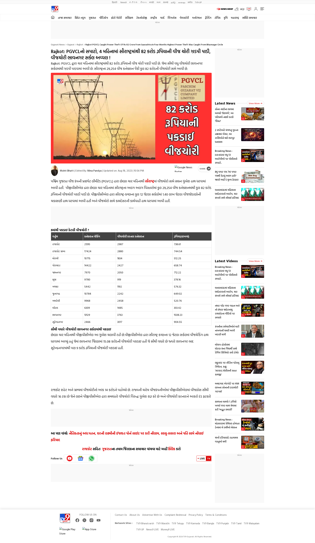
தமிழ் (173, 2)
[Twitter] (84, 520)
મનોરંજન (197, 18)
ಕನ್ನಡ (133, 2)
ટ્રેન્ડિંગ (208, 18)
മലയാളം (181, 2)
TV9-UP (198, 2)
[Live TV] (247, 9)
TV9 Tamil (236, 523)
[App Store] (92, 531)
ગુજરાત (92, 18)
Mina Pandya (94, 171)
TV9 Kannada (193, 523)
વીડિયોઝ (103, 18)
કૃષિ (226, 18)
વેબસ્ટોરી (184, 18)
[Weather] (237, 9)
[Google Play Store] (69, 531)
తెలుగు (143, 2)
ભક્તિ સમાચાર (249, 18)
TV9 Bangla (208, 523)
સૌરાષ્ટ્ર (149, 181)
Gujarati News (58, 44)
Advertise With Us (152, 515)
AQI (242, 9)
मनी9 (190, 2)
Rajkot (80, 44)
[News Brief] (225, 9)
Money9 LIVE (168, 529)
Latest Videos (226, 261)
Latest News (225, 103)
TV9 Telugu (178, 523)
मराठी (151, 2)
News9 (123, 2)
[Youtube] (69, 458)
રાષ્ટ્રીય (153, 18)
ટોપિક (217, 18)
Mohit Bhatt (67, 171)
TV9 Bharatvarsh (145, 523)
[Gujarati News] (55, 9)
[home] (53, 17)
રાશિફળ (129, 18)
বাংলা (158, 2)
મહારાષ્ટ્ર (235, 18)
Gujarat (70, 44)
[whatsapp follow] (91, 458)
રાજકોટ (87, 448)
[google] (186, 168)
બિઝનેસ (172, 18)
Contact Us (121, 515)
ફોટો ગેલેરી (116, 18)
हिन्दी (115, 2)
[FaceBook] (77, 520)
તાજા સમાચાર (65, 18)
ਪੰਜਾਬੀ (165, 2)
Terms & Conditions (216, 515)
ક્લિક (171, 448)
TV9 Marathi (162, 523)
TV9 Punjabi (222, 523)
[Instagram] (91, 520)
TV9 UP (140, 529)
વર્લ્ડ (162, 18)
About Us (134, 515)
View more (254, 103)
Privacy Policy (196, 515)
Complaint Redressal (175, 515)
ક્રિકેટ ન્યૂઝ (80, 18)
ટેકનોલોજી (141, 18)
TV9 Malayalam (251, 523)
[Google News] (80, 458)
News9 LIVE (152, 529)
